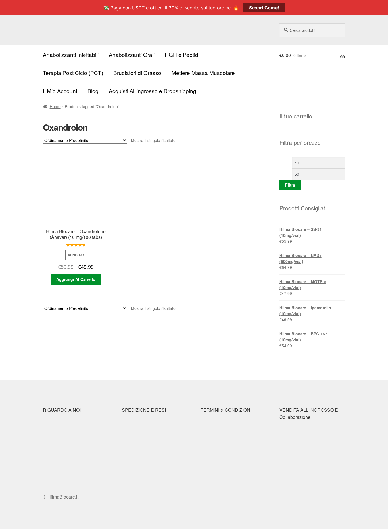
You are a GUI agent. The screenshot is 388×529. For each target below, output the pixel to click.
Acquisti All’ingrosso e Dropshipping (152, 91)
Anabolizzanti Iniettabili (71, 54)
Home (55, 106)
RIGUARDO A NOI (62, 410)
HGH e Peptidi (182, 54)
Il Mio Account (60, 91)
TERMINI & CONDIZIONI (226, 410)
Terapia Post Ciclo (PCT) (73, 72)
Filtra (290, 185)
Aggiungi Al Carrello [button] (75, 279)
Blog (93, 91)
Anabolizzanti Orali (132, 54)
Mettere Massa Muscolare (203, 72)
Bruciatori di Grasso (137, 72)
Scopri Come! (264, 8)
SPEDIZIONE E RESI (144, 410)
